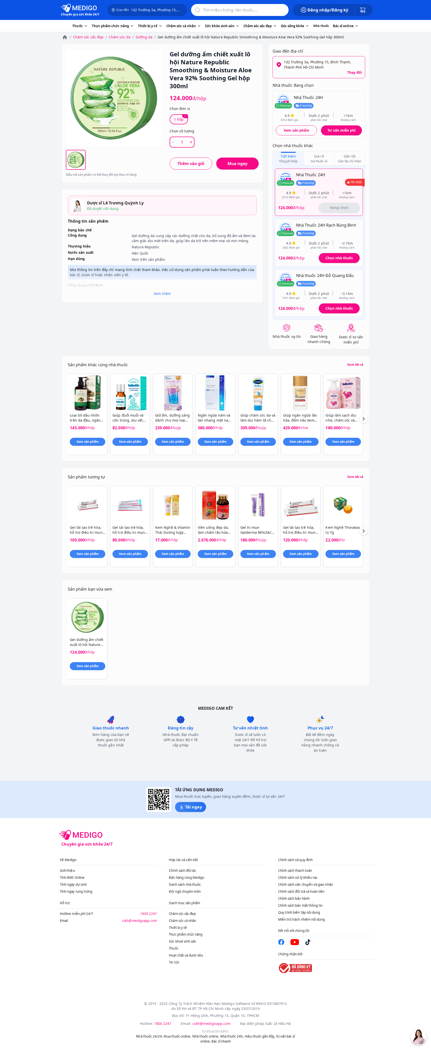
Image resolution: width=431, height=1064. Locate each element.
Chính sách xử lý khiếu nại (297, 877)
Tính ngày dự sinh (73, 884)
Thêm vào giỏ (191, 163)
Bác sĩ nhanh (221, 1041)
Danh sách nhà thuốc (185, 884)
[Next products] (363, 418)
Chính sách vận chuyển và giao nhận (305, 884)
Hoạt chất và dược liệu (186, 955)
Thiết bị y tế (178, 927)
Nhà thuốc (321, 26)
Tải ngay (193, 807)
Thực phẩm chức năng (186, 934)
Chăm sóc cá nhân (182, 920)
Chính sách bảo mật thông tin (300, 905)
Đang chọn (339, 207)
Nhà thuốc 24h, (232, 1036)
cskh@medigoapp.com (139, 920)
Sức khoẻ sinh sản (182, 941)
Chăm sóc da (119, 37)
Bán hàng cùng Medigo (186, 877)
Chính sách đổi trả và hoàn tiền (301, 891)
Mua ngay (237, 163)
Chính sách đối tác (182, 870)
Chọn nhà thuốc (339, 258)
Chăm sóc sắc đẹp (88, 37)
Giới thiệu (67, 870)
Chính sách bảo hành (294, 898)
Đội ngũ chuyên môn (185, 891)
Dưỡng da (144, 37)
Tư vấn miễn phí (341, 130)
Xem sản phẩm (297, 130)
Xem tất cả (355, 365)
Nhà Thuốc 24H (308, 97)
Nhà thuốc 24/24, (149, 1036)
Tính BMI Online (72, 877)
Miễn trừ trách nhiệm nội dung (301, 919)
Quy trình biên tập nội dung (299, 912)
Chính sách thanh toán (295, 870)
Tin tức (174, 962)
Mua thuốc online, (177, 1036)
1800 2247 (148, 913)
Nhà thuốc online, (205, 1036)
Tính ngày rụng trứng (76, 891)
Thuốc (173, 948)
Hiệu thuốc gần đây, (260, 1036)
